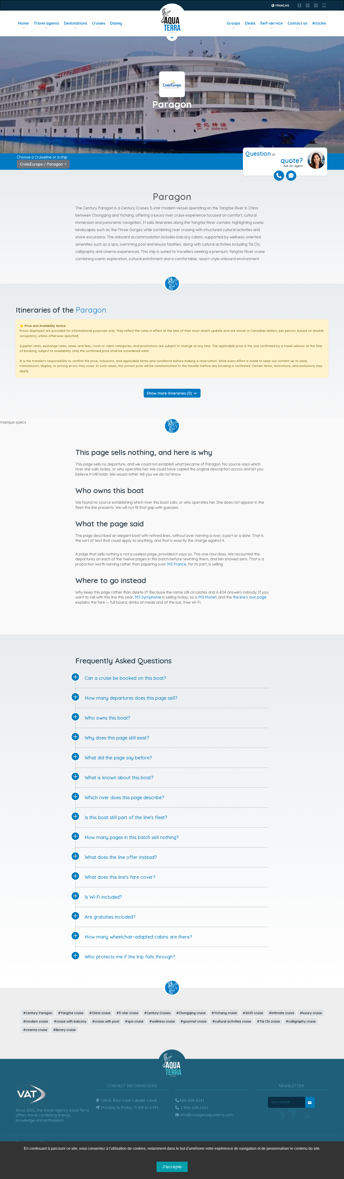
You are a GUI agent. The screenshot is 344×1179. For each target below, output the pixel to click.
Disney (116, 23)
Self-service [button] (271, 23)
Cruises (98, 23)
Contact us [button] (297, 23)
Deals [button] (250, 23)
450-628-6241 (191, 1100)
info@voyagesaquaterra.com (206, 1114)
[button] (172, 393)
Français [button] (282, 5)
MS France (176, 564)
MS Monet (207, 597)
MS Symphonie (148, 597)
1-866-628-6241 (193, 1107)
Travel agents (46, 23)
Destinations (75, 23)
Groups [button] (233, 23)
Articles (319, 23)
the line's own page (250, 597)
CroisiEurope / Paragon (42, 164)
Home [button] (23, 23)
